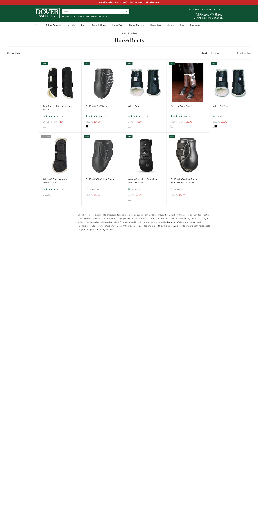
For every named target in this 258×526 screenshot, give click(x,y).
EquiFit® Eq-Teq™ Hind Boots (100, 179)
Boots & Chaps (99, 25)
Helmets (71, 25)
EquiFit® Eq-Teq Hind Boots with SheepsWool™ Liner (184, 181)
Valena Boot (133, 106)
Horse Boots (132, 33)
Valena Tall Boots (221, 106)
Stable (170, 25)
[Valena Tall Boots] (230, 81)
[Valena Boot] (145, 81)
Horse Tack (117, 25)
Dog (182, 25)
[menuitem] (39, 25)
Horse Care (155, 25)
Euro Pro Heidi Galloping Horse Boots (58, 108)
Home (123, 33)
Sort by (205, 53)
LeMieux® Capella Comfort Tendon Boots (55, 181)
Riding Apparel (53, 25)
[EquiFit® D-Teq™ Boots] (103, 81)
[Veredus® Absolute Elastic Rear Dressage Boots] (145, 154)
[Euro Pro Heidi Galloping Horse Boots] (60, 81)
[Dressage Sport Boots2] (187, 81)
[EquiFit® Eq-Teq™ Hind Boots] (103, 154)
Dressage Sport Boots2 (181, 106)
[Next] (79, 81)
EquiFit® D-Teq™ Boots (97, 106)
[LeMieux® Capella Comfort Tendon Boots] (60, 154)
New (37, 25)
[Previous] (41, 81)
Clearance (195, 25)
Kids (83, 25)
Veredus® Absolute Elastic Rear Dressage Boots (142, 181)
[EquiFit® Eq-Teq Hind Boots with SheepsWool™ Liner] (187, 154)
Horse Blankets (136, 25)
